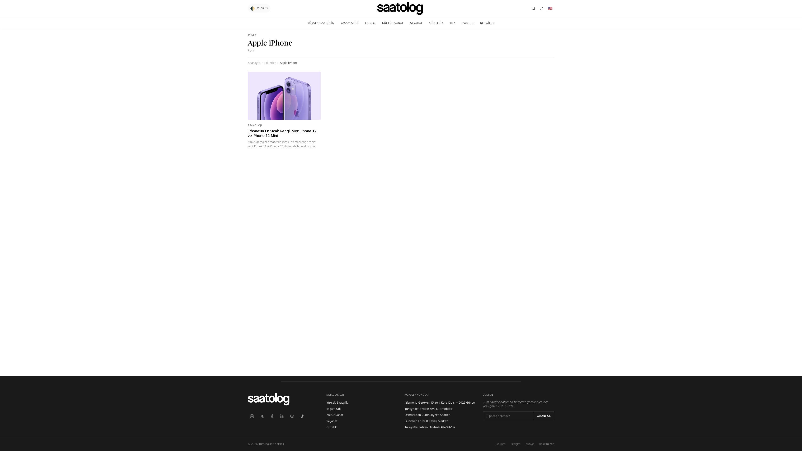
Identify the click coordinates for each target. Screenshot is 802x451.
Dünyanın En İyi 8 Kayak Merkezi (426, 421)
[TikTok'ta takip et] (302, 416)
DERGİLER (487, 23)
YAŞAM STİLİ (349, 23)
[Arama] (533, 8)
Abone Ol (544, 416)
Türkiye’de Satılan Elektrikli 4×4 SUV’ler (430, 427)
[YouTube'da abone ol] (292, 416)
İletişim (515, 444)
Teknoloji (255, 125)
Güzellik (331, 427)
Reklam (500, 444)
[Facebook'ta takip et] (272, 416)
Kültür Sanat (334, 415)
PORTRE (467, 23)
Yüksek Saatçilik (337, 402)
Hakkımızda (546, 444)
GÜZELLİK (436, 23)
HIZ (452, 23)
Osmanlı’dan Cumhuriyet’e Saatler (427, 415)
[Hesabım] (542, 8)
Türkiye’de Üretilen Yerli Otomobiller (428, 409)
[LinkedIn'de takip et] (282, 416)
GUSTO (370, 23)
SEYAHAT (416, 23)
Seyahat (332, 421)
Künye (529, 444)
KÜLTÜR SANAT (393, 23)
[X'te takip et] (262, 416)
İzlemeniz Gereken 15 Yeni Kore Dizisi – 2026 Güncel (440, 402)
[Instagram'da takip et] (252, 416)
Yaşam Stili (333, 409)
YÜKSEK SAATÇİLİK (321, 23)
